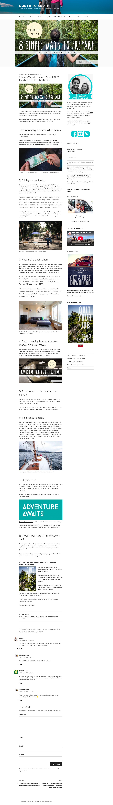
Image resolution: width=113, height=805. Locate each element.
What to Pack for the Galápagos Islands (77, 172)
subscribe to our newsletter (74, 123)
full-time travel (31, 616)
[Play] (69, 244)
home (91, 112)
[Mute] (89, 244)
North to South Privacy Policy (74, 361)
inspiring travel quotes (35, 494)
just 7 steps (85, 121)
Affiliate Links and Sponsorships (75, 364)
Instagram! (86, 221)
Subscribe (86, 16)
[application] (80, 238)
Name (21, 737)
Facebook (53, 488)
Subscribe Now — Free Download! (76, 358)
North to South (34, 6)
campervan (78, 113)
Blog (79, 16)
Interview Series (31, 355)
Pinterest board (28, 484)
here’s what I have (54, 187)
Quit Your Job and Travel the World (76, 355)
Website (21, 754)
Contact (69, 368)
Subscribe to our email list (74, 290)
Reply (20, 648)
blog (23, 616)
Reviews (71, 16)
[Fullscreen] (92, 244)
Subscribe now (29, 601)
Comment (22, 714)
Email (21, 746)
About (32, 16)
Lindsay (21, 638)
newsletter (36, 488)
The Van (40, 16)
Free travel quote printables (26, 522)
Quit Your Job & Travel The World (56, 16)
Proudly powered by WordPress (43, 801)
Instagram (22, 490)
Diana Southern (35, 74)
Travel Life (25, 614)
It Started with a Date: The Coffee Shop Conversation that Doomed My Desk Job (50, 579)
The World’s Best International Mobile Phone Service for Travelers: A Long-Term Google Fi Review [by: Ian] (78, 177)
